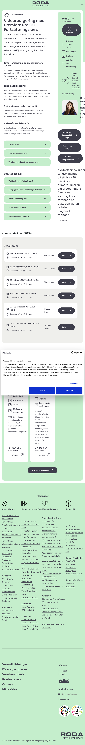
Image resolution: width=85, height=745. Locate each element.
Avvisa (42, 390)
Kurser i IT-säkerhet (74, 558)
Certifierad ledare (50, 608)
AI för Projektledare (74, 533)
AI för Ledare (71, 536)
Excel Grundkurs (28, 521)
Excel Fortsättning (29, 626)
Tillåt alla (69, 390)
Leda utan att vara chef (52, 564)
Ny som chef (47, 583)
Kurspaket (6, 576)
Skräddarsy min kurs (67, 147)
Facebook (62, 671)
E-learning (26, 616)
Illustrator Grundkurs (11, 534)
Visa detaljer (73, 383)
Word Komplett (28, 588)
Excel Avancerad (28, 537)
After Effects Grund (10, 515)
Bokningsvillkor (28, 741)
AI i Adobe (6, 566)
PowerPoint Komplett (31, 572)
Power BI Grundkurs (30, 569)
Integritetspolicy (41, 741)
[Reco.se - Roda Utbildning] (64, 711)
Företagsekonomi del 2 (52, 543)
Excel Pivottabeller (30, 629)
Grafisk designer (9, 595)
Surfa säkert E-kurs (74, 574)
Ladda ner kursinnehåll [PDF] (67, 135)
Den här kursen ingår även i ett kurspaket (76, 83)
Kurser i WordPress (74, 580)
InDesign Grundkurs (11, 544)
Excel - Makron (28, 540)
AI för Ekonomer (73, 529)
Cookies (52, 741)
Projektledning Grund (51, 518)
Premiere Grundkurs (11, 525)
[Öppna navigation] (81, 4)
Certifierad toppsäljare (52, 612)
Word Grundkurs (29, 591)
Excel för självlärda (30, 524)
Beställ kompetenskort (68, 158)
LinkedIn (62, 674)
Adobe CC (6, 614)
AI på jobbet (71, 526)
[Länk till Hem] (41, 4)
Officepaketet (27, 610)
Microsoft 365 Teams (31, 559)
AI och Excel (71, 542)
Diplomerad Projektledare (53, 599)
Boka (64, 256)
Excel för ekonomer (30, 534)
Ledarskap (46, 627)
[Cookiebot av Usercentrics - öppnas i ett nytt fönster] (72, 353)
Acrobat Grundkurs (10, 569)
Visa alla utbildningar (40, 470)
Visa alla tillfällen (69, 30)
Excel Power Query (30, 550)
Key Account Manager (52, 553)
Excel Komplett (28, 607)
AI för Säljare (71, 539)
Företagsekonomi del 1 (52, 540)
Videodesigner (8, 591)
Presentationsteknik (51, 556)
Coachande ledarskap (51, 574)
